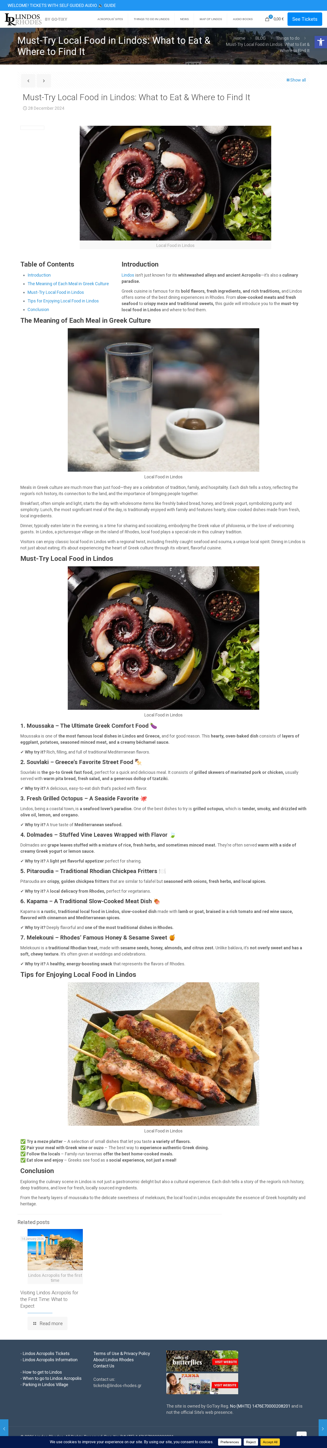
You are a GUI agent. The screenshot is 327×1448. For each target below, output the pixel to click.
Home (239, 38)
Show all (298, 79)
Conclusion (38, 309)
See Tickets (304, 19)
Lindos (128, 275)
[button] (321, 42)
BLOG (260, 38)
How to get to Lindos (42, 1372)
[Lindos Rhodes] (36, 19)
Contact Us (103, 1365)
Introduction (39, 275)
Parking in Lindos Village (45, 1384)
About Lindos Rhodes (113, 1359)
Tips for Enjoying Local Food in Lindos (63, 300)
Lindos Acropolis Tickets (46, 1353)
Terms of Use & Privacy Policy (121, 1353)
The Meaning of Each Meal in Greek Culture (68, 283)
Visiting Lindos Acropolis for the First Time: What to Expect (49, 1299)
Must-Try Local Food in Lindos (56, 292)
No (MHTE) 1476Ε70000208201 (260, 1406)
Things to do (287, 38)
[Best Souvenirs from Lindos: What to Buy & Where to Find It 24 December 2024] (4, 1428)
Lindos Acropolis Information (50, 1359)
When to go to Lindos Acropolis (52, 1378)
